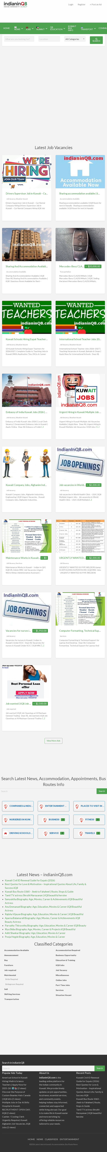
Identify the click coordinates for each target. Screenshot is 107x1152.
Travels (90, 833)
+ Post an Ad (96, 4)
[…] (42, 427)
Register (81, 4)
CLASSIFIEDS (51, 1139)
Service (54, 833)
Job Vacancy (10, 199)
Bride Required (11, 979)
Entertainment (54, 806)
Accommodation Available (69, 199)
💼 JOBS (28, 28)
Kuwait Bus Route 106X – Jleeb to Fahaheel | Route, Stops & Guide (39, 891)
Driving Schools (19, 833)
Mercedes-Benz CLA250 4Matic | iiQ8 (80, 266)
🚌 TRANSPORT (87, 28)
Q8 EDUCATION (56, 28)
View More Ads (53, 741)
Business (54, 819)
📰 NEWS (17, 28)
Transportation (65, 272)
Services (19, 563)
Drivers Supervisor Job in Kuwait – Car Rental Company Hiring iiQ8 (41, 193)
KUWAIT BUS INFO (72, 28)
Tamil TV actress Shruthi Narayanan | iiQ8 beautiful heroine (36, 895)
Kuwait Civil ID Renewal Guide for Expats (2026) (30, 880)
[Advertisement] (54, 14)
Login (70, 4)
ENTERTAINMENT (69, 1139)
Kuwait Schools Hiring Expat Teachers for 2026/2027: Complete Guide (44, 339)
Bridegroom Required (14, 984)
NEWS (40, 1139)
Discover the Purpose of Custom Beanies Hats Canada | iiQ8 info (16, 1095)
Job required (11, 709)
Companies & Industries (24, 806)
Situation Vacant (22, 199)
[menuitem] (71, 4)
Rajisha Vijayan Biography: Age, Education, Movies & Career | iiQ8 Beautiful (44, 914)
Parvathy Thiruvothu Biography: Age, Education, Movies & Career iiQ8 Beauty (45, 925)
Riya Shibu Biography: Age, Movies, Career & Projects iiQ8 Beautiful (40, 929)
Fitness (89, 819)
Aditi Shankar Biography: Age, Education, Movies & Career (35, 933)
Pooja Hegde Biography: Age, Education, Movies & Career (35, 936)
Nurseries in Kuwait (21, 819)
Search (96, 41)
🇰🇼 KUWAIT (40, 28)
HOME (6, 28)
